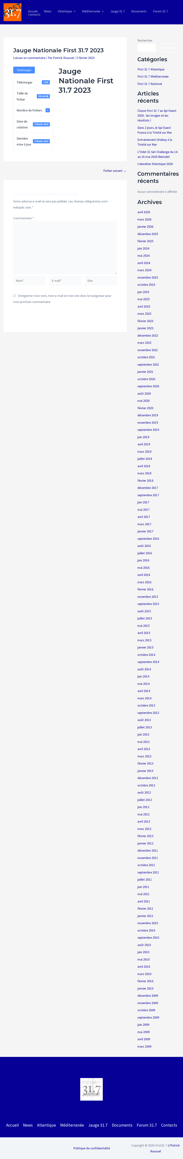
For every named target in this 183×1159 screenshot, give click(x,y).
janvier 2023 (145, 328)
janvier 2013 (145, 771)
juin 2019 (143, 437)
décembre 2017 (147, 488)
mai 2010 (143, 959)
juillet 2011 (144, 879)
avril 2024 (143, 263)
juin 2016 (143, 560)
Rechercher (144, 40)
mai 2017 (143, 509)
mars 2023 (144, 314)
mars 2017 (144, 524)
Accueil (12, 1125)
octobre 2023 (146, 284)
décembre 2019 (147, 415)
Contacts (169, 1125)
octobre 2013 (146, 705)
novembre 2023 (147, 277)
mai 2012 (143, 814)
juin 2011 (143, 887)
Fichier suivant (114, 170)
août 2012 (144, 792)
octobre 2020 (146, 379)
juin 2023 (143, 292)
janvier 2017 (145, 531)
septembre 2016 (148, 539)
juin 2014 (143, 676)
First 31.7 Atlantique (150, 69)
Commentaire (23, 218)
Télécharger (24, 70)
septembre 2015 (148, 604)
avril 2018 (143, 466)
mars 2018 (144, 473)
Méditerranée (72, 1125)
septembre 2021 (148, 364)
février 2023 (145, 321)
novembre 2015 (147, 597)
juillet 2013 (144, 727)
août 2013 (144, 720)
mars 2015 (144, 640)
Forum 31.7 (147, 1125)
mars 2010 (144, 974)
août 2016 (144, 546)
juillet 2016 (144, 553)
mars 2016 (144, 582)
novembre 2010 (147, 923)
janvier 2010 (145, 988)
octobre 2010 (146, 930)
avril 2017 (143, 517)
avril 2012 (143, 821)
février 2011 (145, 908)
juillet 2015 (144, 618)
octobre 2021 (146, 357)
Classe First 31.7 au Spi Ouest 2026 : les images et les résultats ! (156, 115)
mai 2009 (143, 1032)
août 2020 (144, 393)
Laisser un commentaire (29, 58)
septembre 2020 (148, 386)
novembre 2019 (147, 422)
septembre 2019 (148, 430)
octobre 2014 (146, 655)
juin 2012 (143, 807)
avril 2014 (143, 691)
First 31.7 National (149, 84)
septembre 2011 (148, 872)
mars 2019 (144, 451)
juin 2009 (143, 1024)
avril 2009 (143, 1039)
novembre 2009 (147, 1003)
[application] (74, 11)
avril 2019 (143, 444)
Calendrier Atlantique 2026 (155, 164)
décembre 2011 (147, 850)
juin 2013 (143, 734)
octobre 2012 (146, 785)
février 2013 (145, 763)
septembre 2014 (148, 662)
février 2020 (145, 408)
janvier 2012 (145, 843)
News (28, 1125)
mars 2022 (144, 343)
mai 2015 (143, 626)
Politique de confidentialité (91, 1148)
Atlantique (46, 1125)
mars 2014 (144, 698)
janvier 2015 (145, 647)
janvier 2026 (145, 226)
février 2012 (145, 836)
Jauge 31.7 (98, 1125)
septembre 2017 (148, 495)
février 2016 (145, 589)
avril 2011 (143, 901)
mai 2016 (143, 568)
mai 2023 (143, 299)
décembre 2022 (147, 335)
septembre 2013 (148, 713)
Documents (122, 1125)
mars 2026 (144, 219)
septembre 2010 (148, 937)
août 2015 (144, 611)
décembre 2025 (147, 234)
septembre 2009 (148, 1017)
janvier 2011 (145, 916)
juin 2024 (143, 248)
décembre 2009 (147, 995)
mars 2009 (144, 1046)
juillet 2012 (144, 800)
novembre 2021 (147, 350)
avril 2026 (143, 212)
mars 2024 (144, 270)
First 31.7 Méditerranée (153, 76)
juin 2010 (143, 952)
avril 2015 (143, 633)
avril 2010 (143, 966)
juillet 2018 (144, 459)
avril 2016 (143, 575)
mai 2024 (143, 255)
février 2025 (145, 241)
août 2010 (144, 945)
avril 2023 (143, 306)
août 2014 (144, 669)
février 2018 (145, 480)
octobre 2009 (146, 1010)
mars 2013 (144, 756)
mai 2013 (143, 742)
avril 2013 (143, 749)
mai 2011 (143, 894)
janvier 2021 (145, 372)
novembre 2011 (147, 858)
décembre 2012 (147, 778)
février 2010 (145, 981)
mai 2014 (143, 684)
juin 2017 (143, 502)
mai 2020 (143, 401)
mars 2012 (144, 829)
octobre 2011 (146, 865)
